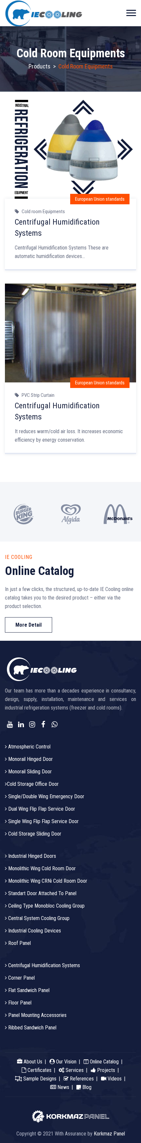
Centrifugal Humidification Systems (43, 965)
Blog (86, 1087)
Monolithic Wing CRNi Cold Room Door (47, 881)
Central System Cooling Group (38, 918)
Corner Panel (21, 978)
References (81, 1079)
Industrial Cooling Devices (34, 931)
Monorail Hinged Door (30, 759)
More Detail (28, 625)
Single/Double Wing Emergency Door (45, 796)
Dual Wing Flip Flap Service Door (41, 809)
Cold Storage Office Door (33, 784)
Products (39, 66)
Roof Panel (19, 943)
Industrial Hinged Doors (31, 856)
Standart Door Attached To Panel (41, 893)
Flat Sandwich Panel (28, 990)
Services (74, 1070)
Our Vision (65, 1062)
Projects (105, 1070)
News (62, 1087)
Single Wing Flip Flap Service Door (43, 821)
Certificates (38, 1070)
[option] (23, 511)
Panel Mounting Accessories (37, 1015)
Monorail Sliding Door (29, 771)
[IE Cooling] (43, 13)
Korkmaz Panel (109, 1134)
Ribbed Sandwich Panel (31, 1027)
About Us (32, 1062)
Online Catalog (104, 1062)
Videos (114, 1079)
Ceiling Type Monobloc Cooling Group (46, 906)
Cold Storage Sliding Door (34, 834)
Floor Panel (19, 1003)
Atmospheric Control (28, 747)
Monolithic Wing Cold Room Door (41, 868)
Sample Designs (39, 1079)
